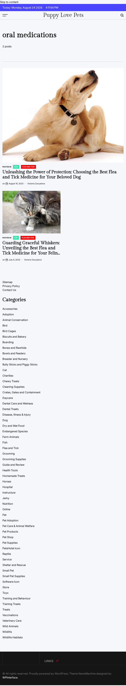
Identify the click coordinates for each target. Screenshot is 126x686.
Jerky (5, 498)
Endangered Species (15, 431)
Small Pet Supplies (13, 576)
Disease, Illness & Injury (16, 414)
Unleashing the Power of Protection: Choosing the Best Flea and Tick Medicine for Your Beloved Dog (59, 175)
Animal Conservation (15, 320)
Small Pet (8, 570)
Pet (4, 514)
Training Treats (11, 604)
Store (5, 587)
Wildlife (7, 631)
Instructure (8, 492)
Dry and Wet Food (13, 425)
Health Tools (10, 470)
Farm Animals (10, 436)
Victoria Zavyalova (36, 183)
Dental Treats (10, 409)
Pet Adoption (10, 520)
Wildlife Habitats (12, 637)
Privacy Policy (11, 286)
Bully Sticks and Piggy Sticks (19, 364)
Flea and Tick (28, 167)
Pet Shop (7, 537)
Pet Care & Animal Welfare (18, 526)
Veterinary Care (11, 620)
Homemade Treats (13, 475)
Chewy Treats (10, 381)
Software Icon (10, 581)
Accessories (9, 308)
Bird (4, 325)
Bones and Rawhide (14, 347)
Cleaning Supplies (13, 386)
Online (6, 509)
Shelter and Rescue (14, 565)
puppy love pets (63, 15)
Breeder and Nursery (15, 359)
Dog (16, 167)
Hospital (7, 487)
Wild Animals (10, 626)
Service (7, 559)
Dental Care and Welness (17, 403)
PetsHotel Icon (11, 548)
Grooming (8, 453)
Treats (6, 609)
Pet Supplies (10, 542)
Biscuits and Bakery (14, 336)
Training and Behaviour (16, 598)
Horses (6, 481)
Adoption (8, 314)
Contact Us (9, 290)
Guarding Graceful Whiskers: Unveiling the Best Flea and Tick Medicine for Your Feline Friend (31, 250)
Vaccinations (10, 615)
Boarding (8, 342)
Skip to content (9, 2)
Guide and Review (13, 464)
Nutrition (7, 503)
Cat (16, 238)
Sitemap (7, 282)
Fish (4, 442)
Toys (5, 592)
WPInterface (10, 677)
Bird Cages (9, 331)
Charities (7, 375)
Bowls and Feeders (13, 353)
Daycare (7, 398)
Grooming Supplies (14, 459)
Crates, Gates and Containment (21, 392)
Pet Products (10, 531)
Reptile (6, 553)
